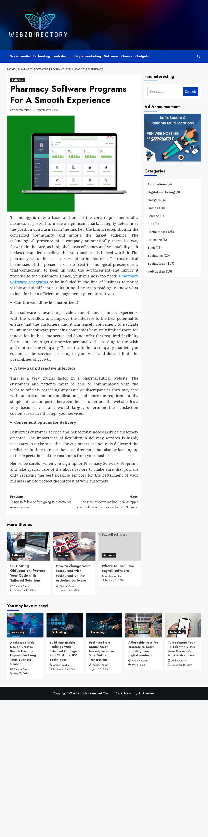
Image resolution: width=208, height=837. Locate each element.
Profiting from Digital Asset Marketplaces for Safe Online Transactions (101, 651)
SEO (150, 224)
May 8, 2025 (138, 665)
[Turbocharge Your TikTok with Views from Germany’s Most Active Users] (183, 625)
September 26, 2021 (48, 110)
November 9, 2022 (69, 590)
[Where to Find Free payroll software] (120, 546)
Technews (155, 255)
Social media (20, 56)
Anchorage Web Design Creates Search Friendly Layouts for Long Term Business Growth (23, 653)
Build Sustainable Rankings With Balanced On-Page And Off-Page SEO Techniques (64, 651)
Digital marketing (87, 56)
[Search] (198, 56)
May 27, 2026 (21, 673)
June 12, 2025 (100, 669)
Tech (151, 248)
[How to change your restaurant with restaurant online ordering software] (74, 546)
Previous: (40, 502)
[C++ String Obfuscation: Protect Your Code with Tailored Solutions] (28, 546)
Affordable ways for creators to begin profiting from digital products (143, 649)
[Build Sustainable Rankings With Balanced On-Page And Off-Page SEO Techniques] (65, 625)
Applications (157, 184)
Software (111, 56)
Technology (41, 56)
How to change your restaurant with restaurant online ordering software (73, 573)
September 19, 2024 (25, 590)
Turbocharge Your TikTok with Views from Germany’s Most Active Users (181, 649)
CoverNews (124, 693)
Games (126, 56)
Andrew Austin (22, 110)
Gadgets (142, 56)
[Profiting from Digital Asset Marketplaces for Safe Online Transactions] (104, 625)
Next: (107, 502)
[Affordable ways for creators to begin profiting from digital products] (143, 625)
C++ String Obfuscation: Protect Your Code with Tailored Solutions (27, 573)
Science (153, 216)
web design (62, 56)
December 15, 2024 (181, 665)
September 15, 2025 (64, 669)
